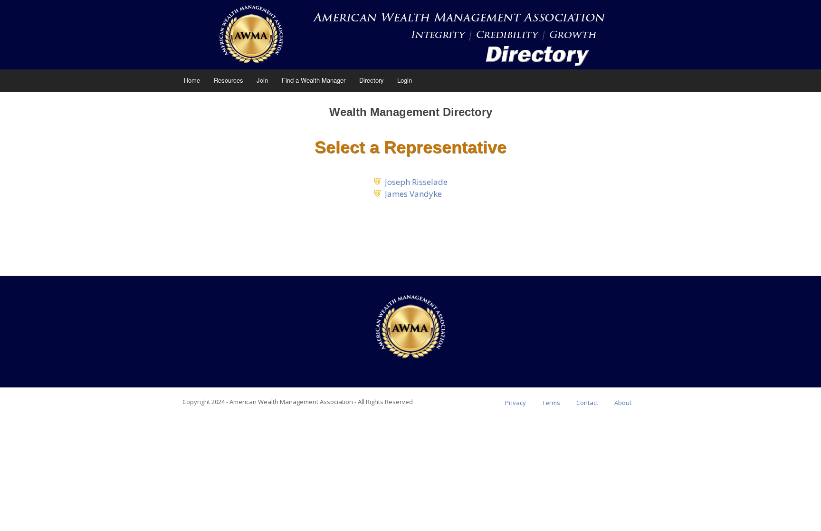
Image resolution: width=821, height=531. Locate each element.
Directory (371, 80)
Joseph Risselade (416, 181)
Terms (551, 402)
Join (262, 80)
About (622, 402)
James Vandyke (413, 193)
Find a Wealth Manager (313, 80)
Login (404, 80)
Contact (587, 402)
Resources (228, 80)
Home (192, 80)
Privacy (515, 402)
